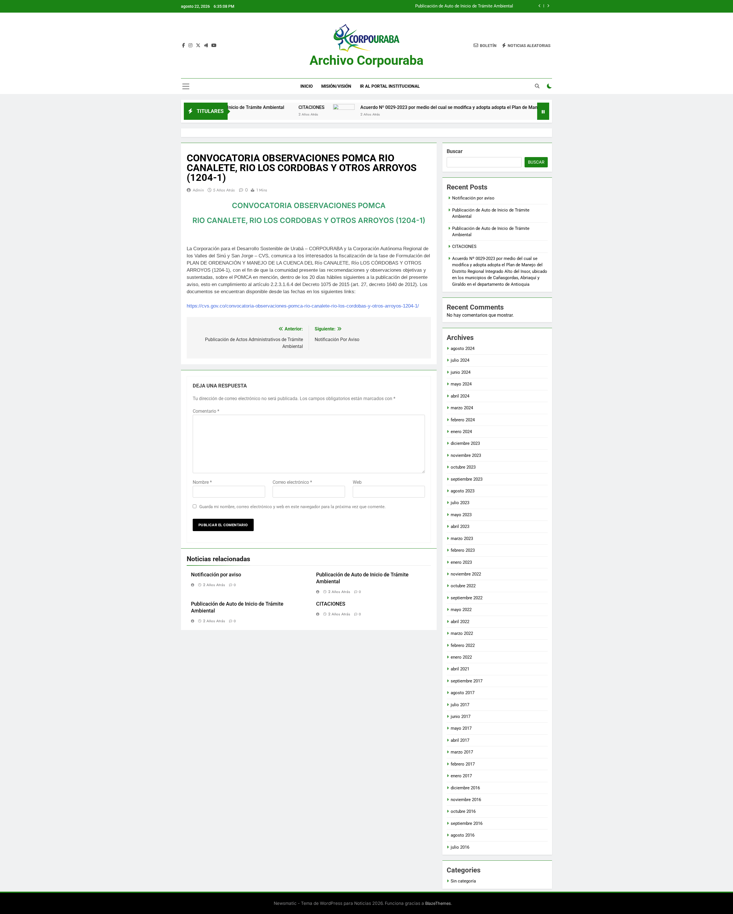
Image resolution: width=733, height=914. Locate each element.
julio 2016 (460, 847)
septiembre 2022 (466, 597)
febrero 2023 (463, 550)
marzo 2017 (462, 752)
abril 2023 (460, 526)
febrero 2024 (463, 419)
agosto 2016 (462, 835)
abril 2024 (460, 396)
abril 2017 (460, 740)
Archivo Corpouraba (366, 60)
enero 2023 (461, 562)
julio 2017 (460, 704)
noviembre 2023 (466, 455)
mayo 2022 (461, 609)
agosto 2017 (462, 692)
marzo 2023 (462, 538)
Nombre (202, 482)
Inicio (306, 86)
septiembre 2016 (466, 823)
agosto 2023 (462, 491)
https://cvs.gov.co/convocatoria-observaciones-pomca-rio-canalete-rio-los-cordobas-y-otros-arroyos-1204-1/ (303, 306)
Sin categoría (463, 881)
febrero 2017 (463, 764)
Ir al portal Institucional (390, 86)
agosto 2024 (462, 348)
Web (357, 482)
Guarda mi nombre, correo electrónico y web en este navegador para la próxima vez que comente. (292, 506)
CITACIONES (277, 107)
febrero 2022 (463, 645)
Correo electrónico (292, 482)
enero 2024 (461, 431)
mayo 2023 (461, 514)
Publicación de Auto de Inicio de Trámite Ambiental (464, 6)
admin (198, 190)
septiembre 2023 (466, 479)
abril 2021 (460, 669)
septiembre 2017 (466, 681)
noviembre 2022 (466, 574)
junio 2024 (460, 372)
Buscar (455, 151)
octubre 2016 (463, 811)
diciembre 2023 (465, 443)
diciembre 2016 (465, 787)
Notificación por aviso (216, 575)
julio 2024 (460, 360)
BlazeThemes (438, 903)
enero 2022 (461, 657)
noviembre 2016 (466, 799)
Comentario (206, 411)
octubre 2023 (463, 467)
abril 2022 (460, 621)
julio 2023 (460, 502)
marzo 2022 (462, 633)
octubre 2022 (463, 585)
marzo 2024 (462, 407)
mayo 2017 (461, 728)
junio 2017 (460, 716)
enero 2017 (461, 775)
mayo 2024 (461, 384)
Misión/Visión (336, 86)
